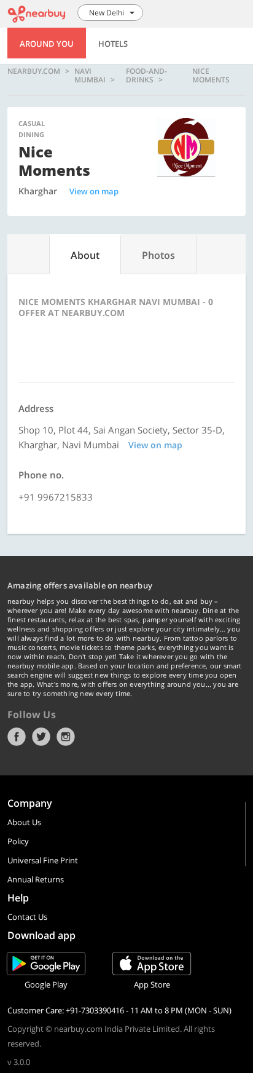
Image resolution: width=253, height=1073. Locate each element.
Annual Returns (35, 879)
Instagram (65, 736)
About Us (24, 822)
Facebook (16, 736)
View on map (94, 191)
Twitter (41, 736)
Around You (47, 43)
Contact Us (27, 916)
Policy (18, 841)
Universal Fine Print (42, 860)
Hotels (113, 43)
